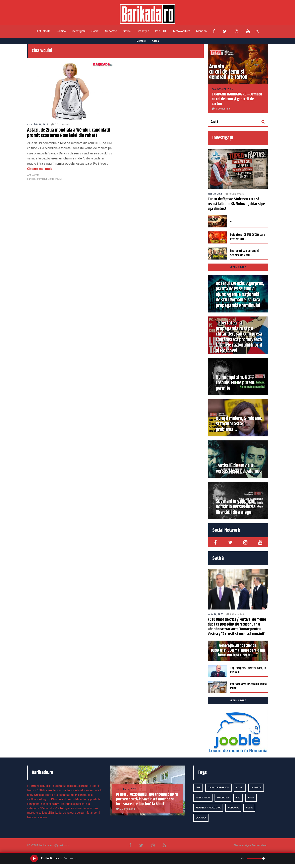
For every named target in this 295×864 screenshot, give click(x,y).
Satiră (127, 31)
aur (198, 787)
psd (238, 797)
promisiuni (42, 178)
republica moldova (208, 807)
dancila (31, 178)
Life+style (143, 31)
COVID (239, 787)
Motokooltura (181, 31)
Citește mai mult (39, 169)
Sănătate (111, 31)
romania (233, 807)
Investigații (78, 31)
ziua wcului (55, 178)
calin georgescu (218, 787)
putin (251, 797)
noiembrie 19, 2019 (37, 124)
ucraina (201, 817)
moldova (223, 797)
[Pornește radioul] (34, 858)
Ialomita (256, 787)
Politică (61, 31)
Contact (140, 41)
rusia (249, 807)
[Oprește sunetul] (242, 858)
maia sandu (203, 797)
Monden (201, 31)
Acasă (155, 41)
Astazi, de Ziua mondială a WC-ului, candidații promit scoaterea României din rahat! (68, 133)
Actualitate (44, 31)
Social (95, 31)
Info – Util (161, 31)
